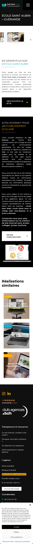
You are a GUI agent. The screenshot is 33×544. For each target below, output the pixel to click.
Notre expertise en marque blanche (13, 451)
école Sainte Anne (21, 208)
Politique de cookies (8, 541)
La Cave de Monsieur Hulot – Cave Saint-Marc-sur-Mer (16, 306)
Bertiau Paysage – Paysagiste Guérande (16, 365)
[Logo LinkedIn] (9, 393)
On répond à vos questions (13, 446)
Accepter (16, 527)
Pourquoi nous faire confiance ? (14, 440)
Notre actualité (8, 466)
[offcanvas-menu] (28, 5)
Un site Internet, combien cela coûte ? (14, 434)
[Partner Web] (16, 412)
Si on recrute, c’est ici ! (11, 483)
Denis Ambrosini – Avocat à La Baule (16, 335)
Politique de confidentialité (22, 541)
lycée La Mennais (8, 213)
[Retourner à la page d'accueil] (11, 5)
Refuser (16, 532)
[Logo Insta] (4, 393)
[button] (30, 505)
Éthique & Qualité (9, 470)
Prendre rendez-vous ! (11, 478)
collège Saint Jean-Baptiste (13, 211)
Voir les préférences (16, 537)
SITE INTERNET (8, 296)
